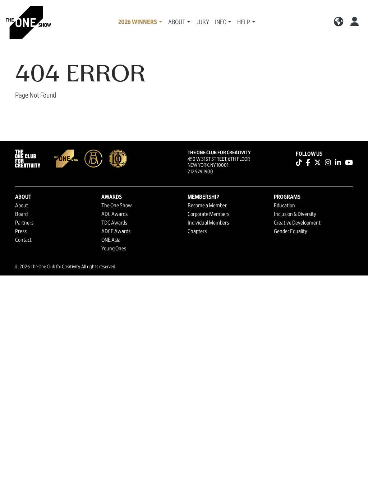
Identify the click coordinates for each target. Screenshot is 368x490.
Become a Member (207, 205)
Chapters (197, 231)
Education (284, 205)
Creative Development (297, 223)
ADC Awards (114, 214)
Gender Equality (290, 231)
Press (21, 231)
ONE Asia (110, 240)
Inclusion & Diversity (295, 214)
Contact (23, 240)
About (21, 205)
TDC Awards (114, 223)
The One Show (116, 205)
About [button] (176, 22)
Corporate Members (208, 214)
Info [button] (220, 22)
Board (21, 214)
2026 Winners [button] (137, 22)
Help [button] (243, 22)
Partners (24, 223)
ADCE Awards (115, 231)
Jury (202, 22)
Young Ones (113, 248)
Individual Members (208, 223)
